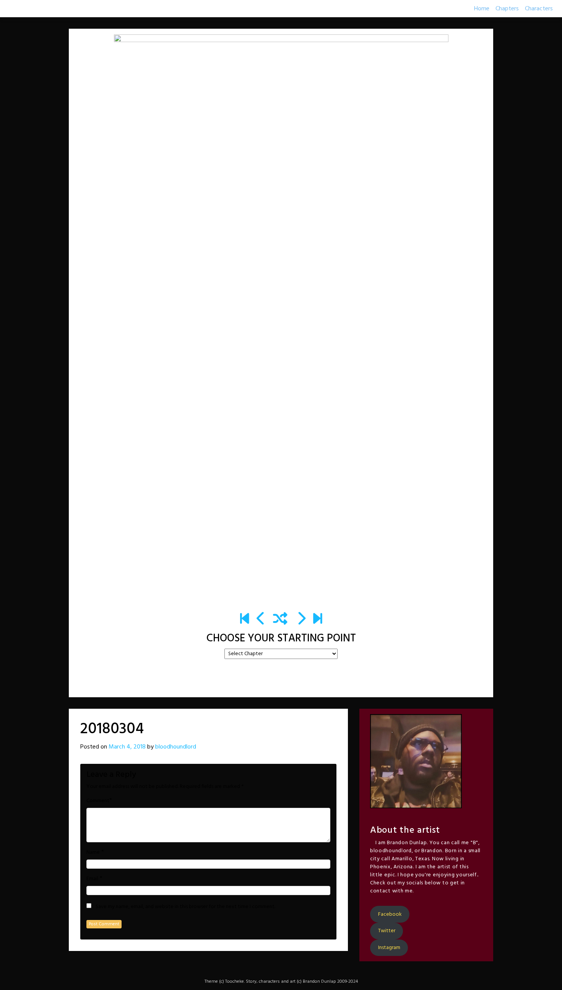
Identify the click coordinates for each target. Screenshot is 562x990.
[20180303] (261, 619)
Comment (97, 801)
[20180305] (301, 619)
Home (481, 9)
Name (93, 852)
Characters (539, 9)
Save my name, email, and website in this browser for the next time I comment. (185, 907)
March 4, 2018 (127, 747)
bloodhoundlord (175, 747)
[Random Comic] (280, 619)
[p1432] (317, 619)
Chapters (507, 9)
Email (92, 879)
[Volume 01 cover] (244, 619)
